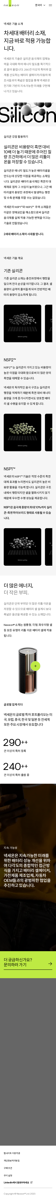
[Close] (35, 666)
